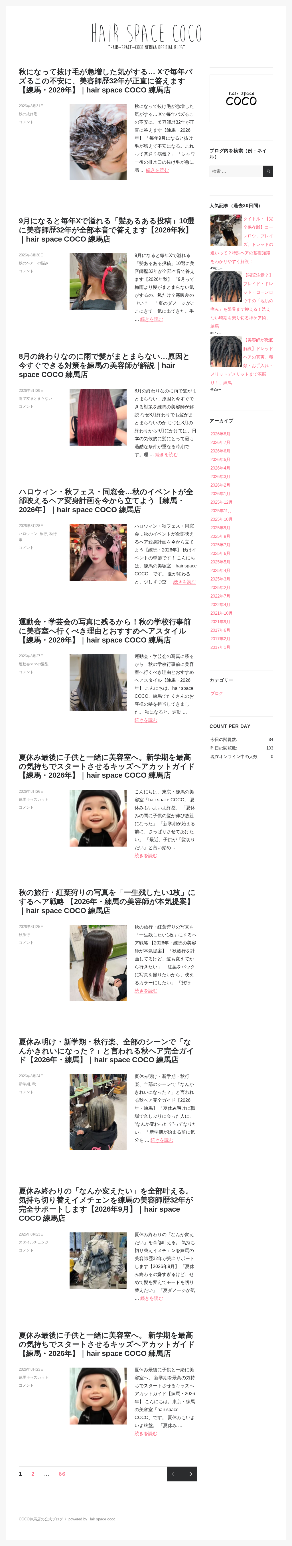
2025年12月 (221, 502)
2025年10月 (221, 519)
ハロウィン (28, 534)
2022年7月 (220, 596)
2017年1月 (220, 647)
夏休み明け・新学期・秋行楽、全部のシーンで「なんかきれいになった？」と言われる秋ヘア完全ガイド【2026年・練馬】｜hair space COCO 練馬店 (106, 1050)
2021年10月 (221, 613)
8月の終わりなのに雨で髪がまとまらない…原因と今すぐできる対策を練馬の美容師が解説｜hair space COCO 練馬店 (104, 365)
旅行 (43, 534)
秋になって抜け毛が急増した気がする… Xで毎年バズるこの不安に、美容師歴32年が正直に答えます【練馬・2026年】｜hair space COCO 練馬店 (105, 80)
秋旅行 (24, 934)
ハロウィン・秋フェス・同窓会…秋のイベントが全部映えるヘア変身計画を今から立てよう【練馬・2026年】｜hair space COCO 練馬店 (106, 500)
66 (62, 1475)
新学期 (24, 1084)
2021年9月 (220, 621)
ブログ (216, 693)
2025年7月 (220, 544)
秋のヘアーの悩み (33, 263)
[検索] (268, 171)
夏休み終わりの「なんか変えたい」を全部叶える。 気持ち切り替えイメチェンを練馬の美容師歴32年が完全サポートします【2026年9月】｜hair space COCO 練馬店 (106, 1204)
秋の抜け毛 (28, 114)
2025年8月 (220, 536)
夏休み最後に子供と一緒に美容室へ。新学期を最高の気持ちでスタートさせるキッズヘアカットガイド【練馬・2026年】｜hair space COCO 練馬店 (107, 766)
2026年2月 (220, 485)
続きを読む (157, 170)
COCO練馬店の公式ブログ (41, 1519)
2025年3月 (220, 579)
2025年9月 (220, 527)
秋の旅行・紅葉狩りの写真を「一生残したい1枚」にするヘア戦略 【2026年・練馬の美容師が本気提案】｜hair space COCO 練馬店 (107, 901)
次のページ (189, 1474)
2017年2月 (220, 638)
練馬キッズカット (33, 799)
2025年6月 (220, 553)
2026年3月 (220, 476)
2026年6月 (220, 450)
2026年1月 (220, 493)
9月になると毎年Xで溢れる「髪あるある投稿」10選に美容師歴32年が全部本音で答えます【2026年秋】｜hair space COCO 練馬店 (106, 230)
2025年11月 (221, 510)
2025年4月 (220, 570)
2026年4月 (220, 468)
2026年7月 (220, 442)
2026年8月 (220, 433)
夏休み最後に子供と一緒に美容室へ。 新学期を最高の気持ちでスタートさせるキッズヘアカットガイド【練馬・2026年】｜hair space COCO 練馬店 (107, 1344)
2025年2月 (220, 587)
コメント (26, 122)
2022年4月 (220, 604)
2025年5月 (220, 561)
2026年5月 (220, 459)
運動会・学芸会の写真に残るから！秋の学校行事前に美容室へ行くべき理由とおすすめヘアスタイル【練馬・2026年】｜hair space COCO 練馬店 (105, 630)
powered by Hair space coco (91, 1519)
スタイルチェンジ (33, 1242)
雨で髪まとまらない (35, 398)
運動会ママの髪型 (33, 664)
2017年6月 (220, 630)
